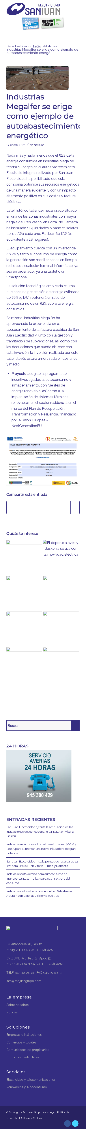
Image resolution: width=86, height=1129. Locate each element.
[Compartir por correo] (75, 507)
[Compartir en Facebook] (11, 507)
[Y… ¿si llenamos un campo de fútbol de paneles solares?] (24, 558)
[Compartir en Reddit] (65, 507)
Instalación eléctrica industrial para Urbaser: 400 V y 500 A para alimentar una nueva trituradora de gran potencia (41, 848)
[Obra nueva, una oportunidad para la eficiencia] (61, 629)
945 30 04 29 (24, 972)
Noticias (39, 145)
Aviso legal (49, 1112)
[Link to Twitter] (75, 1123)
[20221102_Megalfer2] (37, 78)
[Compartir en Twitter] (20, 507)
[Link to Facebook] (67, 1123)
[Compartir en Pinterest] (29, 507)
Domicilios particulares (22, 1057)
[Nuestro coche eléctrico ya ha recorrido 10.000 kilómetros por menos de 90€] (24, 665)
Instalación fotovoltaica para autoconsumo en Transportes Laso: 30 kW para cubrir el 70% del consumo (38, 878)
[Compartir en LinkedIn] (38, 507)
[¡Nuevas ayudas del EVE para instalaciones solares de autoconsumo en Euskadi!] (24, 629)
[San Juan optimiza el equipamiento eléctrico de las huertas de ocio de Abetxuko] (61, 665)
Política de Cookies (31, 1118)
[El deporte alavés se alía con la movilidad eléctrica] (61, 558)
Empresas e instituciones (24, 1034)
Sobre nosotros (17, 1005)
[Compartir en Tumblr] (47, 507)
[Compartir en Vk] (56, 507)
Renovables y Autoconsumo (26, 1087)
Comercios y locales (21, 1042)
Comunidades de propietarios (27, 1050)
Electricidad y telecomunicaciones (31, 1079)
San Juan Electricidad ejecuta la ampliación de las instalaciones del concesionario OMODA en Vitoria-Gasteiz (40, 831)
